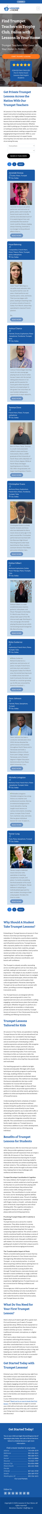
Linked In (13, 1493)
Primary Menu (38, 8)
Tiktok (24, 1493)
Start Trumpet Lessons (21, 56)
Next (21, 164)
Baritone (12, 489)
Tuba (10, 338)
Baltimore (7, 1453)
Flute (17, 783)
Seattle (6, 1474)
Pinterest (20, 1493)
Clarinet (11, 334)
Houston (7, 1461)
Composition (13, 250)
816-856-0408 (33, 1463)
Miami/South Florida (8, 1467)
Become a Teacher (15, 1508)
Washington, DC (10, 1476)
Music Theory (13, 252)
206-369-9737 (33, 1473)
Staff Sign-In (28, 1508)
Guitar (13, 175)
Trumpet (24, 175)
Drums (17, 334)
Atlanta (6, 1451)
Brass (17, 489)
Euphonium (24, 334)
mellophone (17, 254)
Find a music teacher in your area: (21, 1448)
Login (21, 2)
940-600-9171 (33, 1456)
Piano (18, 175)
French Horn (22, 250)
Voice (11, 254)
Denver (6, 1458)
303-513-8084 (33, 1458)
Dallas (16, 178)
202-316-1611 (33, 1453)
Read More (16, 235)
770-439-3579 (33, 1451)
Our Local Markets (21, 1479)
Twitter (9, 1493)
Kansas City (8, 1463)
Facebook (5, 1493)
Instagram (28, 1493)
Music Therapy (14, 571)
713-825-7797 (33, 1461)
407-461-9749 (33, 1471)
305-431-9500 (33, 1466)
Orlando (7, 1471)
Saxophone (13, 336)
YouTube (16, 1493)
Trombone (21, 336)
